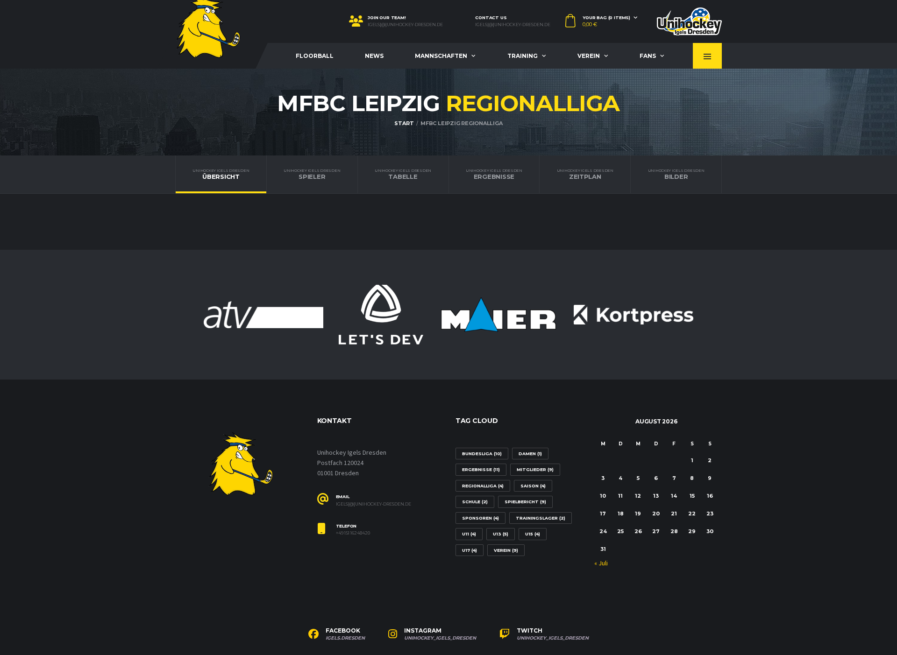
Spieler (312, 174)
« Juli (601, 563)
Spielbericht (525, 501)
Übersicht (220, 174)
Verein (588, 55)
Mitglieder (535, 469)
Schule (475, 501)
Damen (530, 453)
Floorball (315, 55)
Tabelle (403, 174)
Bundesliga (482, 453)
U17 (469, 550)
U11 (469, 533)
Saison (533, 485)
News (374, 55)
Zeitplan (585, 174)
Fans (648, 55)
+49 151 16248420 (353, 533)
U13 (500, 533)
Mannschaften (441, 55)
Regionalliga (483, 485)
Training (522, 55)
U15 (532, 533)
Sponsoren (480, 518)
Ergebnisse (494, 174)
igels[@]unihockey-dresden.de (405, 24)
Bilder (676, 174)
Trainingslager (540, 518)
